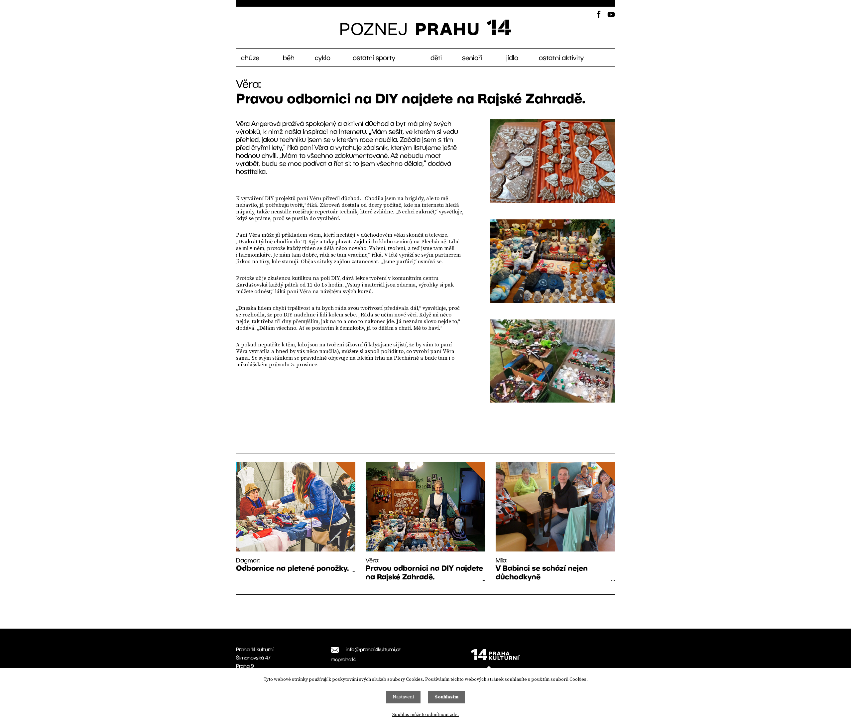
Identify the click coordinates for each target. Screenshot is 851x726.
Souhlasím (446, 697)
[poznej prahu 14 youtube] (611, 14)
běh (289, 57)
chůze (250, 57)
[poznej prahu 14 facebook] (598, 14)
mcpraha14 (343, 659)
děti (436, 57)
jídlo (512, 57)
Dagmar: (292, 564)
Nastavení (403, 697)
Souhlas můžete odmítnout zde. (425, 715)
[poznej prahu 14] (425, 27)
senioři (472, 57)
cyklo (322, 57)
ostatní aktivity (561, 57)
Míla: (542, 568)
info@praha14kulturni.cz (373, 649)
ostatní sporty (374, 57)
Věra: (424, 568)
